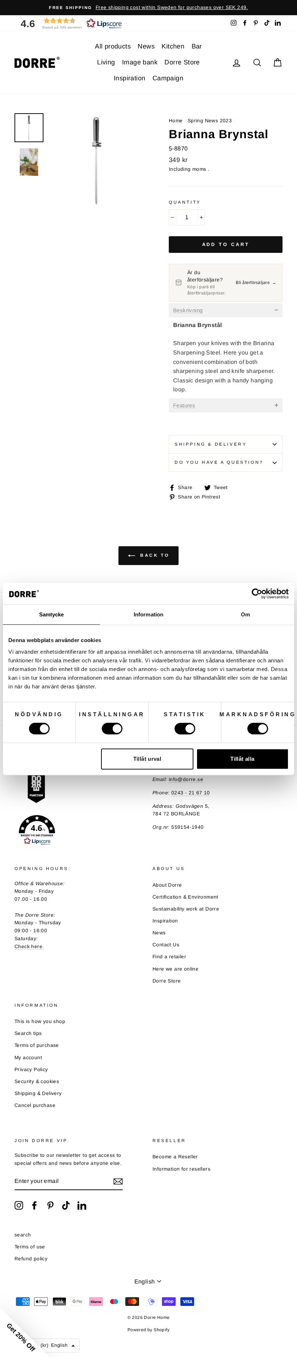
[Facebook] (34, 1205)
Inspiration (129, 78)
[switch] (112, 728)
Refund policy (30, 1258)
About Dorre (167, 885)
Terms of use (29, 1246)
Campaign (167, 78)
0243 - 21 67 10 (190, 792)
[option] (148, 8)
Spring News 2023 (210, 120)
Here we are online (175, 969)
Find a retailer (169, 956)
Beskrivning (187, 310)
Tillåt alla (242, 759)
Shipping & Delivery (211, 444)
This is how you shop (39, 1021)
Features (184, 405)
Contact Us (165, 944)
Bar (197, 46)
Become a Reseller (175, 1156)
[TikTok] (66, 1205)
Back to (154, 555)
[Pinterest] (50, 1205)
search (22, 1235)
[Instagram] (18, 1205)
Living (106, 62)
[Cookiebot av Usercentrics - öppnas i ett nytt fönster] (257, 593)
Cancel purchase (34, 1105)
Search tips (28, 1033)
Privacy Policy (31, 1069)
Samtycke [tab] (51, 614)
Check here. (29, 946)
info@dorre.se (186, 779)
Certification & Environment (185, 897)
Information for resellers (181, 1169)
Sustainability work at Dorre (185, 909)
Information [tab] (148, 614)
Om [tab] (245, 614)
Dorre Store (182, 62)
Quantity (185, 202)
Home (176, 120)
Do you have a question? (219, 462)
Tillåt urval (147, 759)
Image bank (140, 62)
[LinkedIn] (82, 1205)
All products (113, 46)
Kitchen (173, 46)
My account (28, 1057)
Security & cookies (36, 1081)
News (146, 46)
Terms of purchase (36, 1045)
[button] (68, 23)
